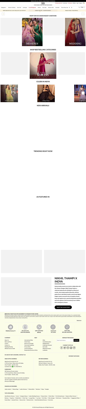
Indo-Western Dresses (10, 396)
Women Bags (15, 389)
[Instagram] (68, 347)
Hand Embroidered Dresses (41, 400)
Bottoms (7, 398)
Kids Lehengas (51, 398)
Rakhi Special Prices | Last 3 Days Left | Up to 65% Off (14, 10)
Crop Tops (38, 398)
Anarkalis (57, 7)
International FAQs (28, 340)
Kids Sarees (58, 398)
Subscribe (76, 340)
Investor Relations (28, 348)
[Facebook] (61, 347)
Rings (42, 389)
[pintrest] (74, 347)
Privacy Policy (27, 346)
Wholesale (70, 3)
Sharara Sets (51, 7)
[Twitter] (64, 347)
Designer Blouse (24, 396)
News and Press (8, 341)
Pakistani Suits (30, 400)
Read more (79, 320)
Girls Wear (44, 398)
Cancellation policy (47, 341)
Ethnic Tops (25, 398)
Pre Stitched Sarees (60, 396)
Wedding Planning (9, 346)
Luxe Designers (32, 7)
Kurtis (17, 396)
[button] (40, 11)
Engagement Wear (75, 398)
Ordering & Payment (47, 345)
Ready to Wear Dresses (71, 396)
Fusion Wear (7, 400)
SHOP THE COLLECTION (63, 307)
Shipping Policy (46, 343)
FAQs (44, 340)
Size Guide (45, 346)
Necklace (38, 389)
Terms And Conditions (29, 345)
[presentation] (3, 13)
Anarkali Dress (15, 400)
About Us (7, 340)
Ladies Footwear (23, 389)
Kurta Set (19, 7)
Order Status (27, 341)
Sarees (39, 7)
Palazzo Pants (44, 396)
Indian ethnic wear (21, 316)
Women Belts (31, 389)
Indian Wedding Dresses (34, 396)
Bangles (47, 389)
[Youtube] (71, 347)
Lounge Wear (32, 398)
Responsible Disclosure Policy (31, 350)
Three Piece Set (64, 7)
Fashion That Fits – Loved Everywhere (43, 10)
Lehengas (25, 7)
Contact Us (7, 345)
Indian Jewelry (8, 389)
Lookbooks (45, 350)
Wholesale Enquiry (47, 348)
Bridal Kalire (18, 398)
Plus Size (44, 7)
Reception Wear (66, 398)
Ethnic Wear (51, 396)
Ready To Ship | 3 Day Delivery (71, 10)
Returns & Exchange (28, 343)
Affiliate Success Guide (10, 348)
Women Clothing (11, 7)
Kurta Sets (50, 400)
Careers (6, 343)
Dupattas (12, 398)
